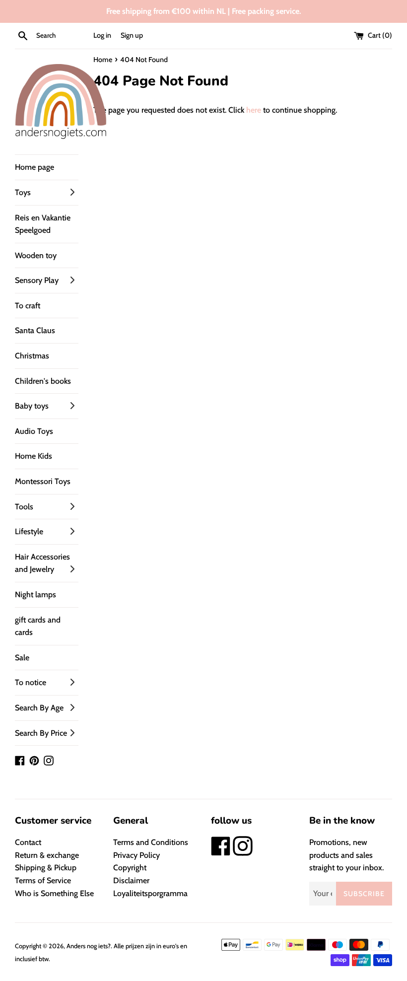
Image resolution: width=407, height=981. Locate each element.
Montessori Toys (42, 481)
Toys (23, 192)
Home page (34, 167)
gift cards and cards (38, 626)
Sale (22, 657)
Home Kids (33, 456)
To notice (30, 682)
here (253, 110)
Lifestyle (29, 531)
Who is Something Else (54, 893)
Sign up (132, 35)
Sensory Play (37, 280)
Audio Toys (34, 431)
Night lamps (35, 594)
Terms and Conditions (150, 842)
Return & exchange (47, 855)
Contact (28, 842)
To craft (27, 305)
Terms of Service (43, 880)
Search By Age (39, 707)
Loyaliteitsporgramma (150, 893)
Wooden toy (36, 255)
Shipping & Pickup (45, 867)
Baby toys (32, 406)
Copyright (129, 867)
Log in (102, 35)
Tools (24, 506)
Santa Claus (35, 330)
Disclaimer (131, 880)
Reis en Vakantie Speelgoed (42, 224)
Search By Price (41, 733)
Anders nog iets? (89, 946)
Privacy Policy (136, 855)
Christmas (32, 355)
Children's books (43, 381)
